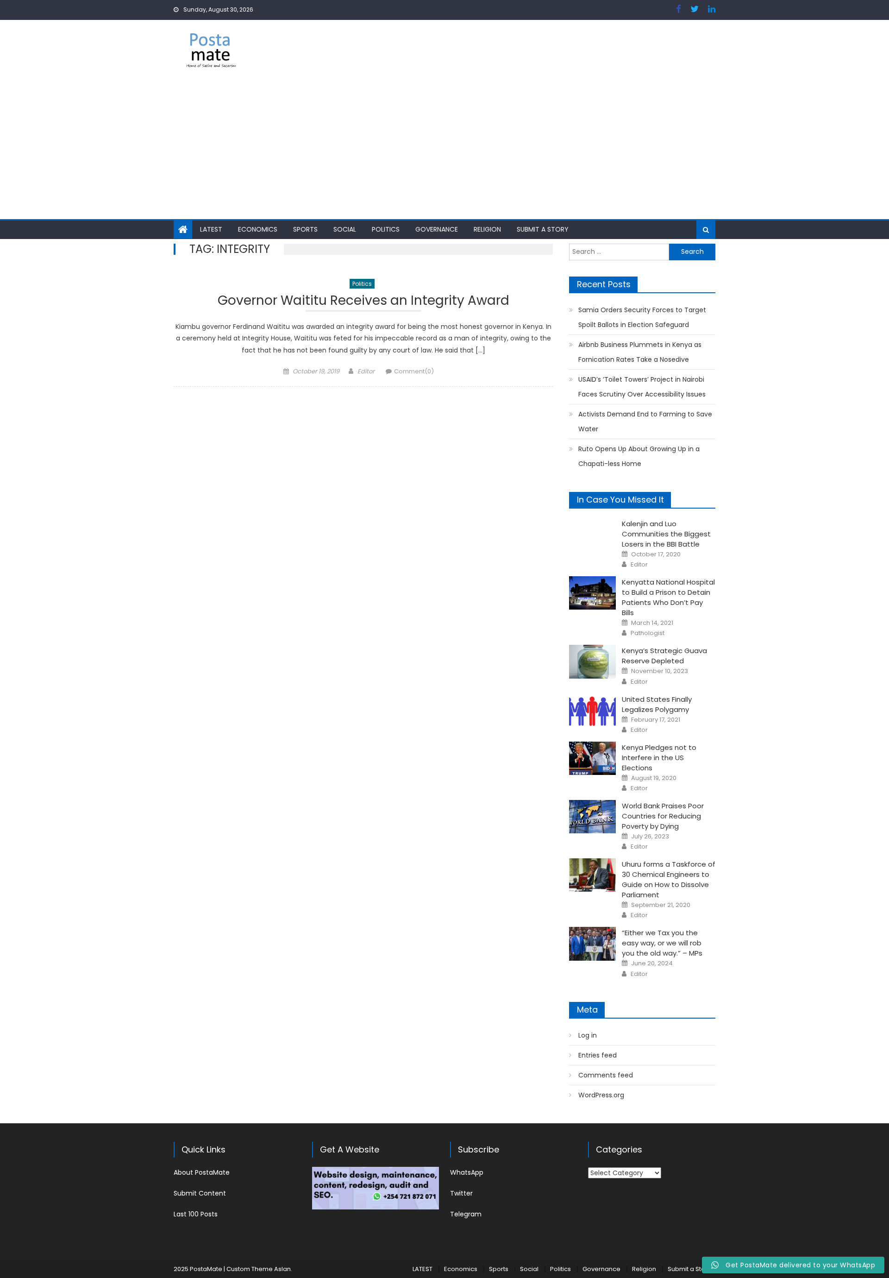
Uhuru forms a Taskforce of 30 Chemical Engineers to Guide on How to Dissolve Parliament (668, 879)
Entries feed (597, 1055)
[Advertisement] (444, 149)
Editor (366, 371)
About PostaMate (202, 1172)
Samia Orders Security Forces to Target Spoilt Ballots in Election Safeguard (642, 317)
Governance (436, 229)
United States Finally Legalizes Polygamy (657, 704)
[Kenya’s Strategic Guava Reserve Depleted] (592, 661)
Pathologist (647, 633)
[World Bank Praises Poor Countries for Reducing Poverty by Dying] (592, 816)
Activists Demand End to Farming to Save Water (645, 421)
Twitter (461, 1193)
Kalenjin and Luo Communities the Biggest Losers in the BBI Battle (666, 534)
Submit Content (200, 1193)
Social (344, 229)
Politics (386, 229)
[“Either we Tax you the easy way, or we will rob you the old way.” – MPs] (592, 943)
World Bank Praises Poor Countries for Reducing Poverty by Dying (663, 816)
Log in (587, 1035)
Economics (257, 229)
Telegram (466, 1214)
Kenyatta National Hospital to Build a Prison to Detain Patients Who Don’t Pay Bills (668, 597)
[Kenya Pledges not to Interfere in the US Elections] (592, 758)
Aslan (282, 1269)
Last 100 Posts (196, 1214)
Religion (487, 229)
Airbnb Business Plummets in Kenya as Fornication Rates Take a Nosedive (639, 352)
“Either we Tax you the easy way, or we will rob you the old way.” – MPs (662, 943)
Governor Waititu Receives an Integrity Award (363, 301)
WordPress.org (601, 1095)
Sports (305, 229)
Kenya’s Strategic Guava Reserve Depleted (664, 656)
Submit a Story (543, 229)
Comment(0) (414, 371)
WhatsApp (466, 1172)
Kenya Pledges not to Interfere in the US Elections (659, 758)
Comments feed (605, 1075)
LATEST (211, 229)
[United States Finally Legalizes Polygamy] (592, 710)
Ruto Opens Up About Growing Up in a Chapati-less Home (639, 456)
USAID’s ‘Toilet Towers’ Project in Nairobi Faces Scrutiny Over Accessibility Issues (642, 387)
